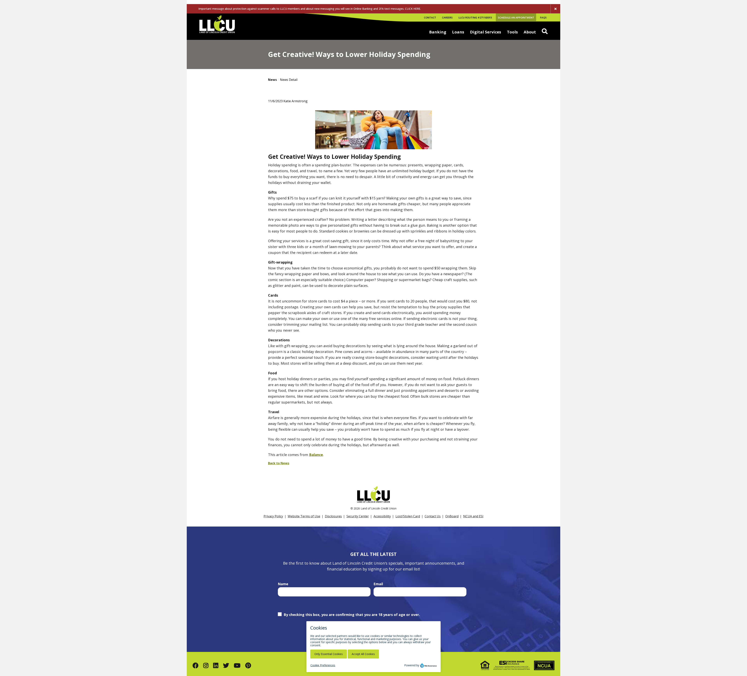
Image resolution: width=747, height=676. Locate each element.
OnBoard (452, 516)
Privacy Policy (273, 516)
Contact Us (433, 516)
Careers (447, 17)
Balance (316, 454)
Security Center (357, 516)
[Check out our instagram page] (205, 665)
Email (378, 584)
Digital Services (485, 32)
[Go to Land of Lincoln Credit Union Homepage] (217, 26)
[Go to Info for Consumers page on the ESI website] (511, 665)
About (530, 32)
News (272, 80)
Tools (512, 32)
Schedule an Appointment (516, 17)
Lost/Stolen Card (407, 516)
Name (283, 584)
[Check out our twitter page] (226, 665)
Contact (430, 17)
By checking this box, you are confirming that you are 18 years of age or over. (352, 614)
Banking (437, 32)
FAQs (543, 17)
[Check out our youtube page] (237, 665)
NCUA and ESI (473, 516)
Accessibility (382, 516)
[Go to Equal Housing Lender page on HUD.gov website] (484, 665)
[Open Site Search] (545, 31)
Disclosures (333, 516)
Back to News (278, 463)
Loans (458, 32)
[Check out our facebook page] (195, 665)
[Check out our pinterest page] (248, 665)
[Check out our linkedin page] (215, 665)
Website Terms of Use (304, 516)
